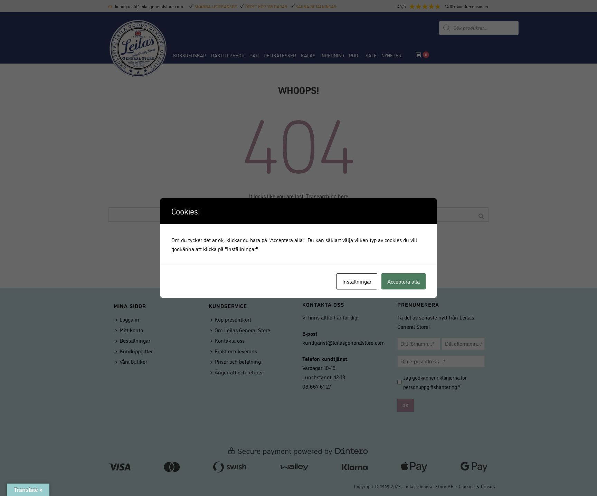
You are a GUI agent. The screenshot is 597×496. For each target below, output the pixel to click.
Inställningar (356, 281)
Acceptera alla (403, 281)
